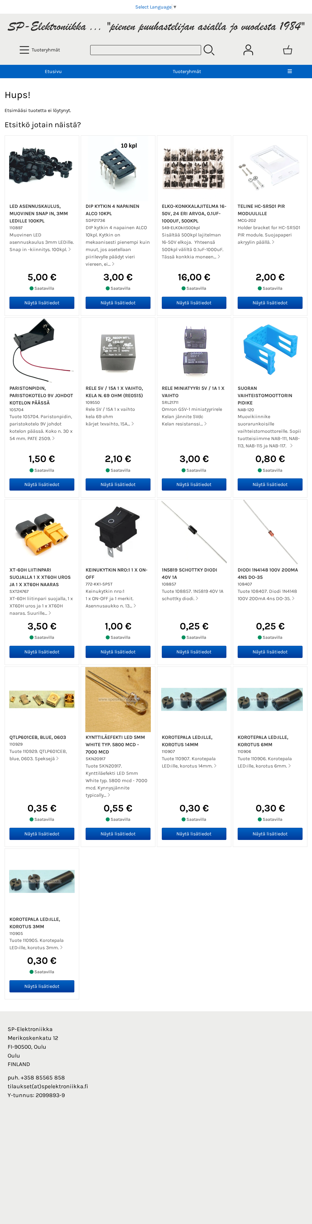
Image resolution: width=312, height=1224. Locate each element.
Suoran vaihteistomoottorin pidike (265, 395)
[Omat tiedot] (248, 50)
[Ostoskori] (287, 50)
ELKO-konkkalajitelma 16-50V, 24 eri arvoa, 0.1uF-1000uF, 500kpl (194, 213)
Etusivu (53, 71)
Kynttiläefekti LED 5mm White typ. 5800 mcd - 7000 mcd (115, 744)
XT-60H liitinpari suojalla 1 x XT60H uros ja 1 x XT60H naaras (40, 577)
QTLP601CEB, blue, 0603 (37, 737)
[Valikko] (290, 71)
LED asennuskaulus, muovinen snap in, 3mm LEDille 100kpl (38, 213)
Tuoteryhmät (187, 71)
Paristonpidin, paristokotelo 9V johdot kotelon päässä (41, 395)
